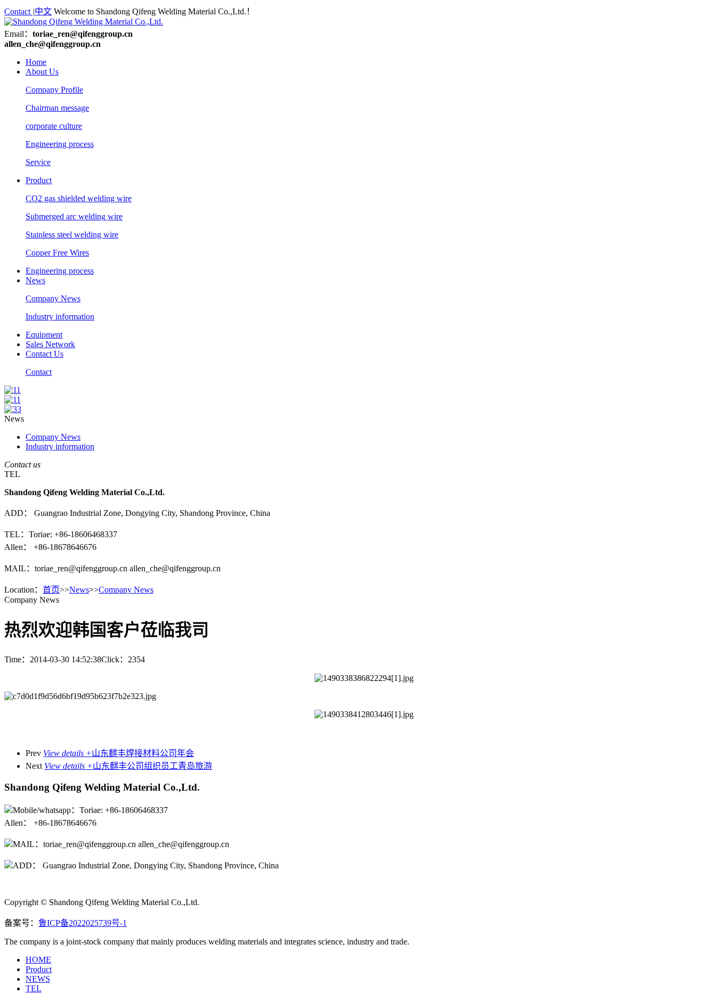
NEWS (38, 978)
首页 (51, 589)
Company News (53, 298)
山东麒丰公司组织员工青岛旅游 (128, 765)
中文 (43, 11)
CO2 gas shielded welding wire (79, 198)
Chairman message (57, 107)
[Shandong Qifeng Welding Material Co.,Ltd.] (83, 21)
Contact (18, 11)
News (35, 280)
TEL (34, 988)
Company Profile (54, 89)
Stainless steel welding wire (72, 234)
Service (38, 162)
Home (36, 62)
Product (39, 180)
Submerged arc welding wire (74, 216)
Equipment (44, 334)
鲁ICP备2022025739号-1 (82, 922)
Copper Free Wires (57, 252)
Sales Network (50, 344)
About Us (42, 71)
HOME (38, 959)
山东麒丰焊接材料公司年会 (118, 753)
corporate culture (54, 125)
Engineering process (60, 144)
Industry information (60, 316)
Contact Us (44, 353)
